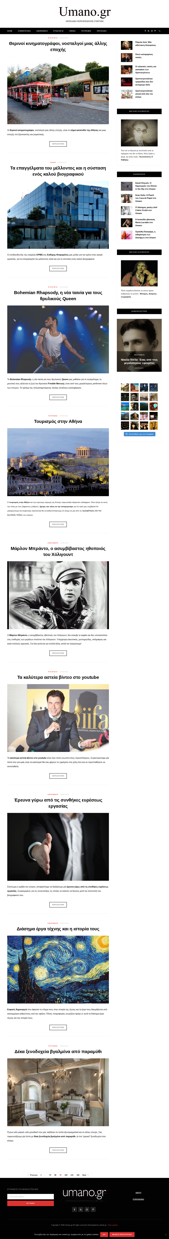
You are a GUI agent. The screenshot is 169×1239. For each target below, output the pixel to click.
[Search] (160, 31)
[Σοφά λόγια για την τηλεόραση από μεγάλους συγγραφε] (153, 416)
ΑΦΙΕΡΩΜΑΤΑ (42, 31)
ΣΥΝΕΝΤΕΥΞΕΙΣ (24, 31)
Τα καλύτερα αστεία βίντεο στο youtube (58, 677)
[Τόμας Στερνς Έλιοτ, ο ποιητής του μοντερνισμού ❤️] (144, 387)
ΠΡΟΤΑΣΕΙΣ (102, 31)
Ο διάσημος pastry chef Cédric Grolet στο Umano (146, 210)
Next (84, 1175)
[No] (165, 1234)
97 (50, 1175)
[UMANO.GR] (84, 14)
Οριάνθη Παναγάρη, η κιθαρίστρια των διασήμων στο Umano (145, 235)
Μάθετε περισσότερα (122, 1234)
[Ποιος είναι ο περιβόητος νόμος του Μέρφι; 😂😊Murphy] (153, 397)
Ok (104, 1234)
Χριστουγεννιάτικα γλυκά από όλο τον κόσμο (144, 94)
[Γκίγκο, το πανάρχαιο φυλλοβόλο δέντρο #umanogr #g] (153, 425)
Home (9, 31)
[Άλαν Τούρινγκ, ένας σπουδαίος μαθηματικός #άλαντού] (134, 416)
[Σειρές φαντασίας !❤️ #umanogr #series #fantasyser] (134, 406)
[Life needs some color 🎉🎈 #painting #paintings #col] (153, 387)
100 (66, 1175)
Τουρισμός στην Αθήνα (58, 421)
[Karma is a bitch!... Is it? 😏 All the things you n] (125, 397)
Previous (33, 1175)
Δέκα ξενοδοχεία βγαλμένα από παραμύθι (58, 1051)
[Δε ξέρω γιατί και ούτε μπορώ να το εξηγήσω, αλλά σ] (125, 425)
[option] (139, 345)
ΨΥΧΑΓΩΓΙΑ (58, 31)
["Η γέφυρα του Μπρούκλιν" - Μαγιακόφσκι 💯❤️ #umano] (144, 397)
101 (72, 1175)
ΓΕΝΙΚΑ (72, 31)
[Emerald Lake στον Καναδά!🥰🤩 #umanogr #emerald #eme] (125, 406)
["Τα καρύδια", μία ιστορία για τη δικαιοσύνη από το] (134, 387)
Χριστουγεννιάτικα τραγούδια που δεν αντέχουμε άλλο (144, 81)
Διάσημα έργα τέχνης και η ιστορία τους (58, 928)
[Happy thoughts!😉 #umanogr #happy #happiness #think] (153, 406)
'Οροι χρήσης (113, 1225)
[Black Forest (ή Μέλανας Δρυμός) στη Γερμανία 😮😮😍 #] (144, 406)
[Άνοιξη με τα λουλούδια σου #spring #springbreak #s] (144, 416)
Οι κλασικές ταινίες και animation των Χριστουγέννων (145, 69)
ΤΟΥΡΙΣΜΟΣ (86, 31)
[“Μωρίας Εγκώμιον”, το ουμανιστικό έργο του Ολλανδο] (134, 425)
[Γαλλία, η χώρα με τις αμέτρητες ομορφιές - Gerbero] (125, 387)
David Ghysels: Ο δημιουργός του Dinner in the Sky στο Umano (146, 186)
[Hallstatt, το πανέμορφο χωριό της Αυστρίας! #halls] (125, 416)
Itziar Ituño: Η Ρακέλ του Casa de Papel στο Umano (145, 198)
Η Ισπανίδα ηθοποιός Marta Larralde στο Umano (145, 222)
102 (78, 1175)
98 (55, 1175)
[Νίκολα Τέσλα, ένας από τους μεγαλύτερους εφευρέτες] (134, 397)
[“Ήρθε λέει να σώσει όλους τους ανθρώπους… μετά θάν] (144, 425)
